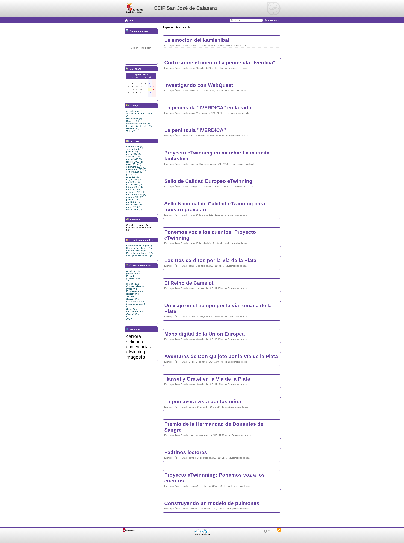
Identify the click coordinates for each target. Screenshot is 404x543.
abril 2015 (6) (133, 182)
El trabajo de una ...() (136, 292)
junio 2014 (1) (133, 199)
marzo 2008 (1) (134, 209)
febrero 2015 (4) (134, 187)
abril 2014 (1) (133, 202)
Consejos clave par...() (136, 287)
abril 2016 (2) (133, 156)
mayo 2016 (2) (133, 154)
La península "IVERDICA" (195, 130)
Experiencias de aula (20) (139, 126)
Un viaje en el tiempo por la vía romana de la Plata (218, 308)
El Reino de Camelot (189, 283)
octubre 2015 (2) (134, 172)
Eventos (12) (132, 128)
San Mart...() (132, 297)
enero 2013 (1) (133, 207)
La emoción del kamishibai (196, 40)
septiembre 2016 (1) (136, 149)
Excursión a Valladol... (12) (139, 253)
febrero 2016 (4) (134, 161)
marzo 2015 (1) (134, 184)
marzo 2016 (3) (134, 159)
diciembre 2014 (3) (135, 192)
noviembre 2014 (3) (136, 194)
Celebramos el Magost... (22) (140, 245)
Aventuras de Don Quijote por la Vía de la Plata (221, 356)
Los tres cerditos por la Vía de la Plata (210, 260)
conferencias (138, 346)
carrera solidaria (134, 339)
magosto (135, 357)
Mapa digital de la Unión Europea (204, 334)
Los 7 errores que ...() (136, 312)
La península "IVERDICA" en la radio (208, 107)
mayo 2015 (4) (133, 179)
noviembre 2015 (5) (136, 169)
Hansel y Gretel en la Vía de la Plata (207, 379)
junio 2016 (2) (133, 151)
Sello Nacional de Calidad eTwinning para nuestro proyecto (214, 206)
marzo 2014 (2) (134, 204)
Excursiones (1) (134, 118)
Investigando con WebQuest (198, 85)
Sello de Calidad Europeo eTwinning (208, 181)
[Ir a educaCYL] (202, 534)
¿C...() (133, 282)
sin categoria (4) (134, 111)
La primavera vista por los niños (203, 401)
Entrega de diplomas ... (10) (140, 255)
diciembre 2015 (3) (135, 167)
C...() (129, 317)
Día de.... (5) (132, 121)
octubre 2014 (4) (134, 197)
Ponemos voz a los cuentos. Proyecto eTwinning (210, 235)
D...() (132, 307)
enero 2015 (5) (133, 189)
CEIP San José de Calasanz (185, 8)
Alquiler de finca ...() (135, 272)
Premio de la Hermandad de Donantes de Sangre (213, 427)
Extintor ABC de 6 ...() (136, 302)
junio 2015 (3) (133, 177)
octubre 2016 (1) (134, 146)
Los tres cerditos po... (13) (139, 250)
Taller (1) (130, 131)
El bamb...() (133, 277)
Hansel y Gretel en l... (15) (139, 248)
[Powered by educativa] (129, 530)
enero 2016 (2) (133, 164)
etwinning (135, 351)
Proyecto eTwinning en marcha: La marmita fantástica (217, 155)
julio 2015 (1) (132, 174)
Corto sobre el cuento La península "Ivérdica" (219, 62)
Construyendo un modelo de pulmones (211, 503)
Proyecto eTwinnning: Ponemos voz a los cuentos (214, 478)
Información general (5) (138, 123)
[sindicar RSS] (279, 530)
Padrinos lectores (185, 452)
